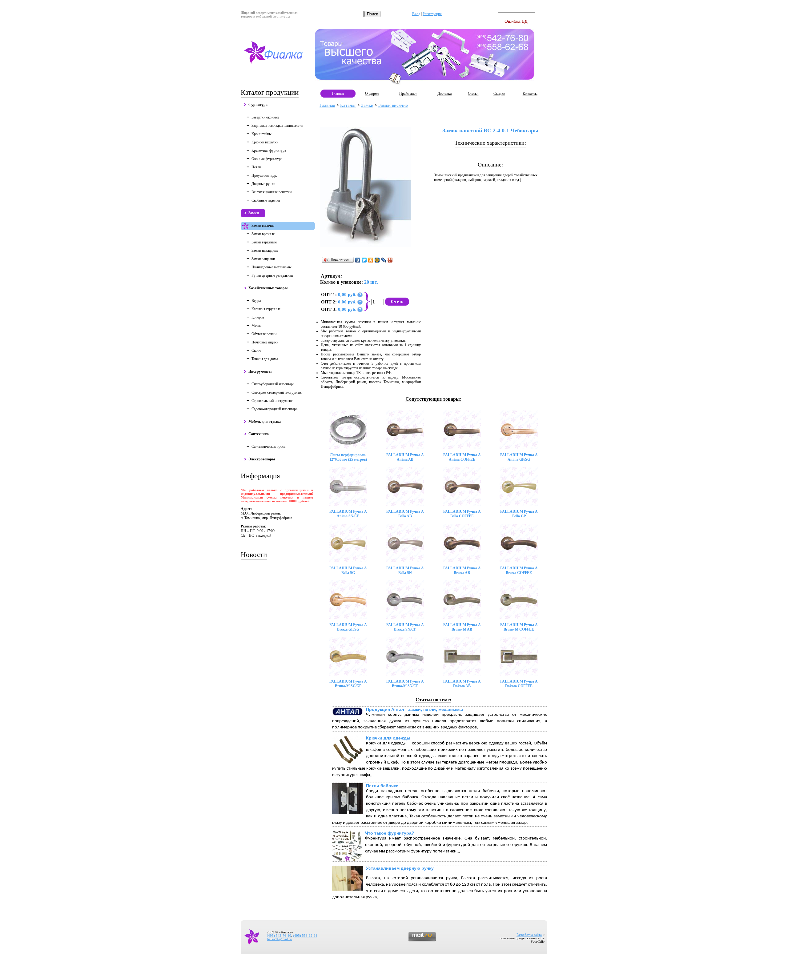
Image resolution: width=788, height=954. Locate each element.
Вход (416, 14)
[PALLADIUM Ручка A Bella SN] (405, 543)
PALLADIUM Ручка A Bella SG (348, 570)
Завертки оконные (265, 117)
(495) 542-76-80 (279, 935)
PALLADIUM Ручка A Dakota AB (462, 683)
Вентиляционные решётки (271, 192)
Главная (338, 93)
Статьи (473, 93)
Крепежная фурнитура (268, 150)
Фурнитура (257, 104)
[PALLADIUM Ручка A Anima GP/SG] (519, 430)
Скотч (256, 350)
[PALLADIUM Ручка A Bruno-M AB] (462, 599)
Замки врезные (263, 234)
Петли (256, 167)
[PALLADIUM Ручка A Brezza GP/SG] (348, 599)
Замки (253, 213)
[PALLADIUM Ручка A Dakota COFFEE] (519, 656)
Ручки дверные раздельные (272, 275)
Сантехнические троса (268, 446)
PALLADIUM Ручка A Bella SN (405, 570)
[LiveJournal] (383, 260)
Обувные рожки (263, 334)
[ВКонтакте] (358, 260)
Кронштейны (261, 134)
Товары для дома (264, 359)
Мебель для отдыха (264, 421)
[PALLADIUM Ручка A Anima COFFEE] (462, 430)
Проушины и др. (264, 175)
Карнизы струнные (265, 309)
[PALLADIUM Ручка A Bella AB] (405, 486)
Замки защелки (263, 259)
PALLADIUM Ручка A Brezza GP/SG (348, 627)
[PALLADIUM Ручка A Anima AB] (405, 430)
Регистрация (432, 14)
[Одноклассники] (371, 260)
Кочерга (257, 317)
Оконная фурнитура (266, 159)
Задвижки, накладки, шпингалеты (277, 125)
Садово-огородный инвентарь (274, 409)
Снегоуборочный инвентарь (272, 384)
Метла (256, 325)
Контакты (530, 93)
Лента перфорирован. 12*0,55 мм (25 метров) (348, 457)
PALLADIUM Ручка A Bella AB (405, 513)
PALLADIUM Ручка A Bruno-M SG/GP (348, 683)
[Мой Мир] (377, 260)
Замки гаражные (264, 242)
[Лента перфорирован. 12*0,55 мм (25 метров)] (348, 430)
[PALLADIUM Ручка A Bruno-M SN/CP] (405, 656)
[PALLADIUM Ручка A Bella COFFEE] (462, 486)
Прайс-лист (408, 93)
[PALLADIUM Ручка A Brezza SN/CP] (405, 599)
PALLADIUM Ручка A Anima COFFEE (462, 457)
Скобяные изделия (265, 200)
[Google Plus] (390, 260)
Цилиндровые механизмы (271, 267)
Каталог (348, 105)
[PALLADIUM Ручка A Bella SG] (348, 543)
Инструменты (259, 371)
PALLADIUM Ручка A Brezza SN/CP (405, 627)
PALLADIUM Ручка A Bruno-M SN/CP (405, 683)
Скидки (499, 93)
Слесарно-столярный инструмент (277, 392)
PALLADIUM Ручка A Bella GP (519, 513)
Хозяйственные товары (267, 288)
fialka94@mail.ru (279, 939)
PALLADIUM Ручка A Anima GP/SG (519, 457)
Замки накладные (264, 250)
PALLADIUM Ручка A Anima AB (405, 457)
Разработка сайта (529, 934)
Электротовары (261, 459)
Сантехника (258, 434)
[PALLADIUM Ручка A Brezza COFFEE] (519, 543)
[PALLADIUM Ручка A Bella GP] (519, 486)
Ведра (256, 301)
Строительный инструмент (271, 401)
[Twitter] (364, 260)
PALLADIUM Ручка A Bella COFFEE (462, 513)
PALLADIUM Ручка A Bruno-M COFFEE (519, 627)
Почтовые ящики (264, 342)
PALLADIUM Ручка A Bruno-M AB (462, 627)
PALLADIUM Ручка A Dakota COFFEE (519, 683)
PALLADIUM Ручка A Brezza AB (462, 570)
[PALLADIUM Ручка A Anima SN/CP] (348, 486)
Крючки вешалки (264, 142)
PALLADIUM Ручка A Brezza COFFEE (519, 570)
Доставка (444, 93)
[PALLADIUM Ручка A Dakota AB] (462, 656)
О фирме (372, 93)
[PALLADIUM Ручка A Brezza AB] (462, 543)
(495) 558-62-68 (305, 935)
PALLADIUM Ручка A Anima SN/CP (348, 513)
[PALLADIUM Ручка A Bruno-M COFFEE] (519, 599)
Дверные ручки (263, 184)
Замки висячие (262, 225)
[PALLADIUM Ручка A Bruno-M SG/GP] (348, 656)
